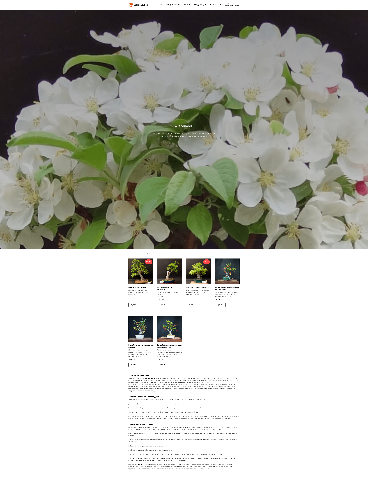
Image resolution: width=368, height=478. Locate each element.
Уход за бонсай (173, 5)
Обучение (187, 5)
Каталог (159, 5)
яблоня (154, 253)
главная (130, 253)
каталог (138, 253)
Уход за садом (200, 5)
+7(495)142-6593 (216, 5)
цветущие (146, 253)
